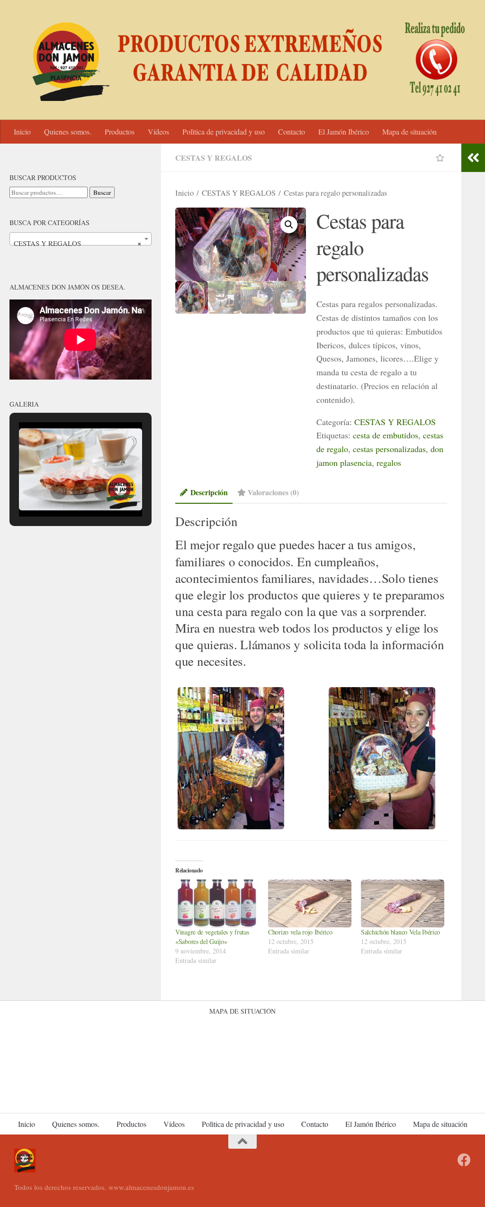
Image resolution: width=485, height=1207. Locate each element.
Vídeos (158, 131)
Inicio (22, 131)
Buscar (102, 192)
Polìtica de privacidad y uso (223, 131)
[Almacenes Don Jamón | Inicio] (242, 60)
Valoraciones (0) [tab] (273, 492)
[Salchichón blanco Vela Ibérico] (402, 903)
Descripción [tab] (209, 492)
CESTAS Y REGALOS (213, 157)
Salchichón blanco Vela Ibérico (400, 931)
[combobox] (80, 238)
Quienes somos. (67, 131)
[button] (288, 224)
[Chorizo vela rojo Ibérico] (309, 903)
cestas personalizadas (389, 448)
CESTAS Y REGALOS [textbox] (78, 243)
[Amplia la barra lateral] (473, 158)
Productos (120, 131)
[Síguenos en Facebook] (464, 1160)
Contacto (291, 131)
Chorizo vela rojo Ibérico (300, 931)
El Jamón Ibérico (343, 131)
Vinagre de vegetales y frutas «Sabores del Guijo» (212, 936)
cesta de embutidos (385, 435)
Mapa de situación (409, 131)
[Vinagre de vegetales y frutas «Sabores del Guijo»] (217, 903)
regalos (389, 462)
